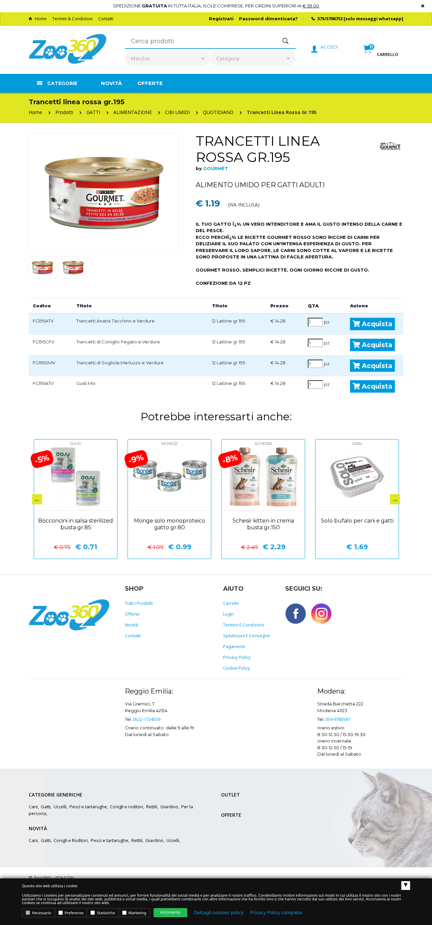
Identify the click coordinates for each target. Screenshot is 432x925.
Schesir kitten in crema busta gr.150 (263, 524)
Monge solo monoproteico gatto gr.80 (169, 524)
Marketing (137, 913)
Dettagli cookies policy (219, 912)
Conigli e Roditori (71, 840)
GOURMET (215, 168)
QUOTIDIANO (218, 112)
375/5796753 (330, 19)
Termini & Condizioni (72, 19)
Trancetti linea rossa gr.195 (282, 112)
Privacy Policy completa (276, 912)
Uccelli (60, 807)
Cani (33, 807)
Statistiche (105, 913)
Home (41, 19)
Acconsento (170, 912)
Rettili (151, 807)
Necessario (41, 913)
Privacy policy (237, 657)
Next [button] (395, 499)
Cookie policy (236, 668)
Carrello (231, 603)
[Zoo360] (67, 49)
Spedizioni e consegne (246, 636)
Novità (111, 83)
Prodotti (64, 112)
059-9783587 (337, 719)
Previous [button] (37, 499)
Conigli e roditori (126, 807)
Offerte (150, 83)
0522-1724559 (146, 719)
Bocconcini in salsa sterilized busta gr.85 (75, 524)
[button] (380, 56)
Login (228, 614)
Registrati (221, 18)
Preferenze (74, 913)
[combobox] (167, 58)
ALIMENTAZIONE (132, 112)
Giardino (169, 807)
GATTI (93, 112)
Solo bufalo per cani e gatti (357, 520)
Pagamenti (234, 646)
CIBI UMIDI (177, 112)
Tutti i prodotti (139, 603)
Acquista (376, 324)
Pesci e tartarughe (88, 807)
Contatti (105, 19)
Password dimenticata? (268, 18)
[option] (104, 193)
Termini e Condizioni (243, 625)
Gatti (46, 807)
